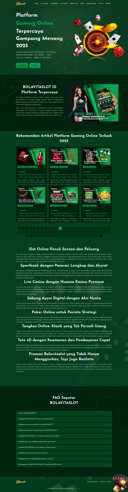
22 (101, 228)
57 (53, 236)
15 (75, 228)
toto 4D (47, 345)
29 (34, 232)
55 (45, 236)
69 (97, 236)
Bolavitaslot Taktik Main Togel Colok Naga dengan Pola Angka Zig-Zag (64, 176)
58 (56, 236)
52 (34, 236)
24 (108, 228)
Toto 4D (100, 3)
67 (90, 236)
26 (23, 232)
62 (71, 236)
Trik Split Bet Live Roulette (56, 205)
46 (97, 232)
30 (38, 232)
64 (78, 236)
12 (64, 228)
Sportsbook (54, 3)
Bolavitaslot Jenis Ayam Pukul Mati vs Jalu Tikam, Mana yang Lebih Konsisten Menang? (31, 215)
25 (19, 232)
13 (67, 228)
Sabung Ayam (74, 3)
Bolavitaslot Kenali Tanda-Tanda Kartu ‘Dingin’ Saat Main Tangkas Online (97, 176)
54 (41, 236)
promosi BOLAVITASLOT (75, 369)
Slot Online (44, 3)
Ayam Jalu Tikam (29, 205)
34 (53, 232)
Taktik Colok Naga (54, 167)
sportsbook (42, 271)
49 (108, 232)
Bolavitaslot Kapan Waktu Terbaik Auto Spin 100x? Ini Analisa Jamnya (97, 215)
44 (90, 232)
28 (30, 232)
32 (45, 232)
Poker (82, 3)
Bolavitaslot (23, 167)
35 (56, 232)
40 (75, 232)
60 (64, 236)
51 (30, 236)
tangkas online (88, 331)
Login (22, 65)
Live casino (19, 287)
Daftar (35, 65)
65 (82, 236)
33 (49, 232)
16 (78, 228)
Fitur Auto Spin (86, 205)
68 (93, 236)
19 (90, 228)
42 (82, 232)
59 (60, 236)
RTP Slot (109, 482)
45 (93, 232)
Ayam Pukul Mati (21, 205)
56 (49, 236)
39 (71, 232)
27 (27, 232)
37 (64, 232)
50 (27, 236)
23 (104, 228)
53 (38, 236)
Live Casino (64, 3)
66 (86, 236)
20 (93, 228)
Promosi (108, 3)
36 (60, 232)
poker (95, 320)
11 (60, 228)
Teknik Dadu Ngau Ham (32, 167)
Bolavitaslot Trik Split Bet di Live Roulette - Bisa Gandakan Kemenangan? (64, 215)
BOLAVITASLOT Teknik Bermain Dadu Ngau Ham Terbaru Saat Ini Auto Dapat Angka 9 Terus (31, 176)
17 (82, 228)
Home (36, 3)
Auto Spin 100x (93, 205)
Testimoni (102, 482)
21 (97, 228)
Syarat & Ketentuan (92, 482)
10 (56, 228)
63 (75, 236)
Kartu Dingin (85, 167)
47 (101, 232)
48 (104, 232)
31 (41, 232)
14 (71, 228)
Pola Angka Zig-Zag (63, 167)
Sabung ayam (52, 303)
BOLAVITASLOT (42, 108)
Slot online (19, 254)
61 (67, 236)
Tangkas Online (91, 3)
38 (67, 232)
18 (86, 228)
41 (78, 232)
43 (86, 232)
